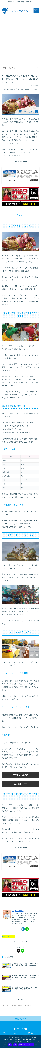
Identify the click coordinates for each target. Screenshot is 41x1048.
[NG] (38, 1041)
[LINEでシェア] (22, 951)
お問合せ (30, 1033)
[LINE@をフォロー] (27, 929)
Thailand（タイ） (9, 936)
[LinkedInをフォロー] (23, 929)
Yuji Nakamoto (17, 911)
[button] (37, 68)
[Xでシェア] (18, 951)
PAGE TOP (21, 1019)
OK (10, 1045)
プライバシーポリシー (10, 1033)
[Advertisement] (20, 38)
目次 (18, 215)
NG (15, 1045)
